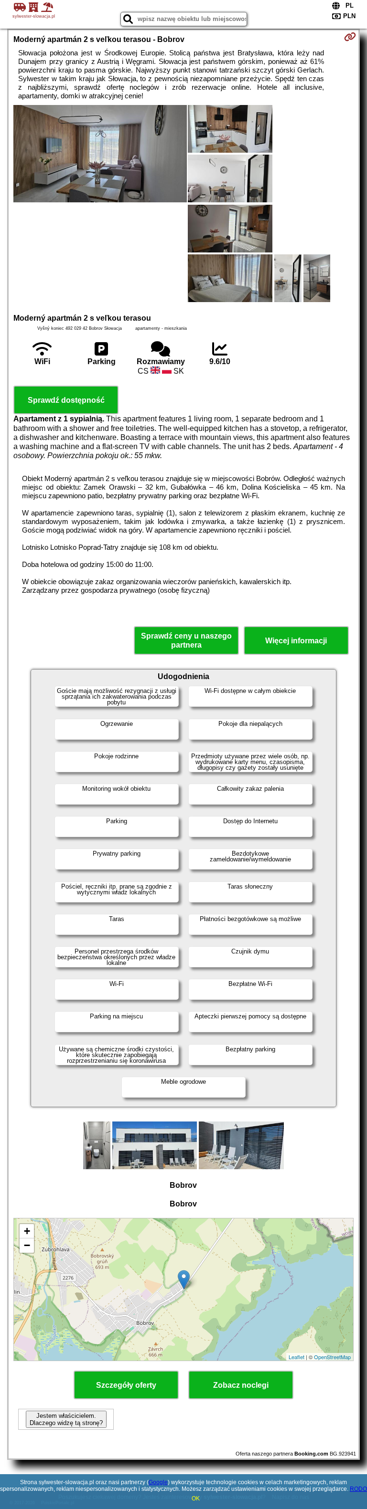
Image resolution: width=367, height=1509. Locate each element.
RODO (358, 1489)
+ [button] (27, 1231)
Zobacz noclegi (241, 1385)
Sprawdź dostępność (66, 400)
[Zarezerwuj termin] (350, 36)
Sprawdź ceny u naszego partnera (186, 640)
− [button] (27, 1245)
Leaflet (296, 1357)
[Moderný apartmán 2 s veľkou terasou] (99, 154)
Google (158, 1482)
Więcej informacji (296, 641)
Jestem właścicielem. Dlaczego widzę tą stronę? (66, 1419)
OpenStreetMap (332, 1357)
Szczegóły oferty (126, 1385)
